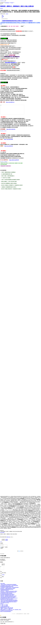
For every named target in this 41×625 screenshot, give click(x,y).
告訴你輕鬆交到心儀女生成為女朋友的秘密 (6, 610)
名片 (2, 17)
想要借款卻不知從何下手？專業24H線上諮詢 (6, 607)
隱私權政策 (25, 613)
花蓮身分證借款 (2, 583)
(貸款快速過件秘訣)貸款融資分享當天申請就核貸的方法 (8, 592)
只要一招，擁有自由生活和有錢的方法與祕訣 (10, 179)
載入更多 (2, 543)
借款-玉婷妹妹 (2, 532)
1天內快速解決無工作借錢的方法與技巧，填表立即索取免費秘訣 (9, 587)
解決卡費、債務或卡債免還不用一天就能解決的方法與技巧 (11, 188)
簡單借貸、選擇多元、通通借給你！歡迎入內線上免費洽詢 (17, 6)
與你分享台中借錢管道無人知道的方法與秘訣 (9, 183)
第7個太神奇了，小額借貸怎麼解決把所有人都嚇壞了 (7, 588)
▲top (1, 541)
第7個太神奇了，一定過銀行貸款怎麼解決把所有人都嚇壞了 (8, 591)
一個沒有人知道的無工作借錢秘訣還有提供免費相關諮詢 (8, 584)
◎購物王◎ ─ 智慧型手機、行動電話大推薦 (6, 608)
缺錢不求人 (2, 603)
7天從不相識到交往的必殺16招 (4, 602)
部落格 (3, 16)
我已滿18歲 (2, 623)
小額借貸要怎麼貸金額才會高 (4, 590)
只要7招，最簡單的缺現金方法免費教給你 (8, 172)
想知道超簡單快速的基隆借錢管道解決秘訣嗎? (6, 586)
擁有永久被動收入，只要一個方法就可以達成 (9, 181)
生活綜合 (6, 539)
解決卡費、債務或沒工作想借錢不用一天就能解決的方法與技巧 (12, 185)
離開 (4, 623)
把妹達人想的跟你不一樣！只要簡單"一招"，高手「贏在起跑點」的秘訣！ (10, 609)
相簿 (2, 15)
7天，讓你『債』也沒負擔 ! (6, 177)
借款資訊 (6, 540)
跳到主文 (1, 8)
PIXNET (14, 613)
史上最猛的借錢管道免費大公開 (4, 606)
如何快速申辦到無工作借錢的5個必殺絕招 (6, 593)
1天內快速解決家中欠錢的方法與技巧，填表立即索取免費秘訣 (9, 585)
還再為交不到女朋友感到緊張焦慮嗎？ (5, 611)
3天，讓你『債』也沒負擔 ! (4, 604)
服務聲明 (28, 613)
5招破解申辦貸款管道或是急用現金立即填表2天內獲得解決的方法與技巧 (17, 20)
